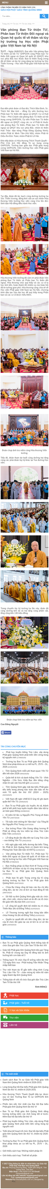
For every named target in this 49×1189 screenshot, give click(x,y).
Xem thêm (40, 987)
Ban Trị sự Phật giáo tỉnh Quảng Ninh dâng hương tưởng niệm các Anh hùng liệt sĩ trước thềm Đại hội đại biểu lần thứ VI (25, 1114)
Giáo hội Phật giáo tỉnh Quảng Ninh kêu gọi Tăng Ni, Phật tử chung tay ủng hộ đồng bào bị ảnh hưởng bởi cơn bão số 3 (25, 952)
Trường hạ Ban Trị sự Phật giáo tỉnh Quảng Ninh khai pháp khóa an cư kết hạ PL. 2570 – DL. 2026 (25, 764)
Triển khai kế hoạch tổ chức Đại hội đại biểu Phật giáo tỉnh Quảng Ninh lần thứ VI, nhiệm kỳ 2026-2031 (25, 1134)
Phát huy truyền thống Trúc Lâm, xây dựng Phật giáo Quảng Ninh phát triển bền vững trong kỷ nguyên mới (25, 755)
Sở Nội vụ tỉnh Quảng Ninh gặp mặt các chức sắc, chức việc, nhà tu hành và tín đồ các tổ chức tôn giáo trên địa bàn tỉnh (25, 899)
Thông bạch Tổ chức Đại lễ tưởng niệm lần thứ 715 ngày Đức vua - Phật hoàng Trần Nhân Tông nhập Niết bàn (25, 962)
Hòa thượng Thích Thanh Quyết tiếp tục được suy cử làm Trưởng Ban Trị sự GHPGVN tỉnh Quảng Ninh (25, 1097)
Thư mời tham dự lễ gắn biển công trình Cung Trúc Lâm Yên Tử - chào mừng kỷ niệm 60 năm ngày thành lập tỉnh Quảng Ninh (25, 972)
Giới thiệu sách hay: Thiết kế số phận (20, 1155)
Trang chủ (6, 24)
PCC (14, 1181)
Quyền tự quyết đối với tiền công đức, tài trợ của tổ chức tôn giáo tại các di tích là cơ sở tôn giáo (25, 922)
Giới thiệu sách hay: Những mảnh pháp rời (22, 1151)
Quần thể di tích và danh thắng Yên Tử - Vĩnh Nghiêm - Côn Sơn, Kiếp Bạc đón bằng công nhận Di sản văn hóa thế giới (25, 780)
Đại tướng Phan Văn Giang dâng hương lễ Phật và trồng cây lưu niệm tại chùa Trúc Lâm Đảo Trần (25, 831)
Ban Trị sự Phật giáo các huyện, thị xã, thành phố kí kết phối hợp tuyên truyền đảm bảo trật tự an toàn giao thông (25, 808)
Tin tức (16, 24)
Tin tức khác (27, 24)
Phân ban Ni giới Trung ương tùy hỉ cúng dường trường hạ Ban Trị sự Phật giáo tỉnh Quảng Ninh (25, 880)
